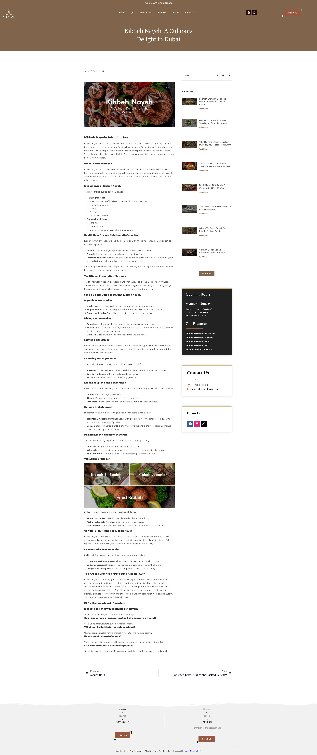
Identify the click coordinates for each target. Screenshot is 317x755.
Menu (132, 12)
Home (122, 12)
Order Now (292, 13)
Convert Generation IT (192, 751)
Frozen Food (146, 12)
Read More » (203, 109)
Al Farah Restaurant (162, 594)
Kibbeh (87, 512)
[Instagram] (254, 12)
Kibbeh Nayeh (91, 143)
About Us (161, 12)
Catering (175, 12)
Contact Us (189, 12)
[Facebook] (248, 12)
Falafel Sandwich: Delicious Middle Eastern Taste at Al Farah (212, 102)
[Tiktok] (204, 424)
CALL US (123, 735)
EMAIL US (206, 739)
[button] (206, 273)
